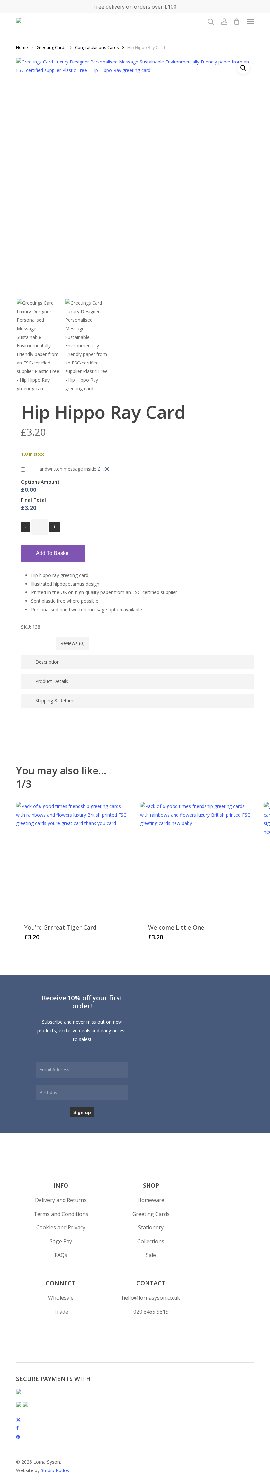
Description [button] (47, 662)
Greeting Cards (52, 47)
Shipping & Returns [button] (55, 700)
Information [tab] (38, 643)
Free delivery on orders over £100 (135, 6)
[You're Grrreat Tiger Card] (73, 859)
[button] (250, 21)
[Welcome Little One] (197, 859)
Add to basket (53, 553)
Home (22, 47)
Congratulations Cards (97, 47)
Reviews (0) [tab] (72, 643)
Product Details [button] (51, 681)
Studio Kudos (55, 1470)
